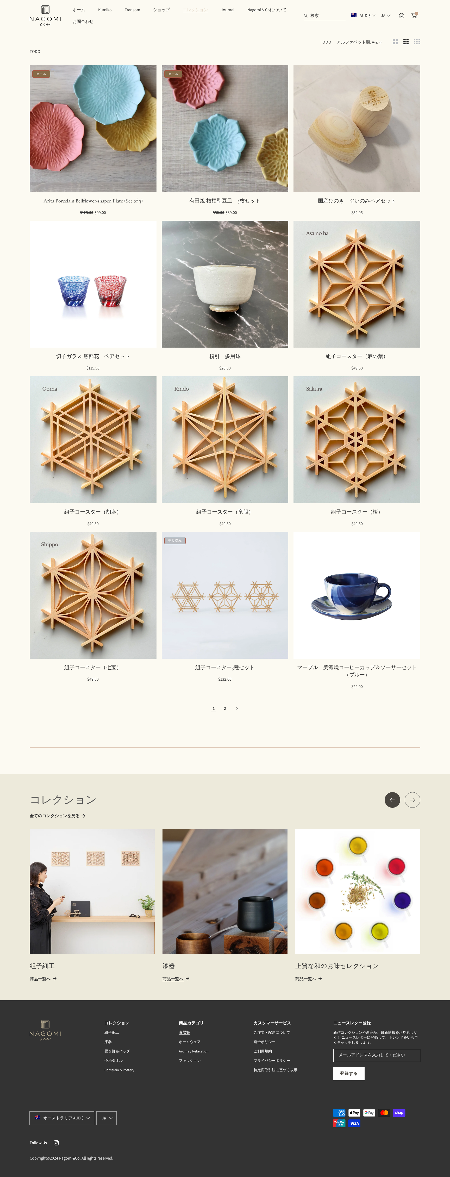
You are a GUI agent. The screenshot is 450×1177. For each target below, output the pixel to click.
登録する (349, 1073)
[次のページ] (236, 708)
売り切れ (236, 652)
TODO (326, 42)
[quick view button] (40, 185)
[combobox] (325, 15)
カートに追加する (103, 185)
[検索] (307, 15)
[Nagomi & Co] (45, 15)
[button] (392, 800)
